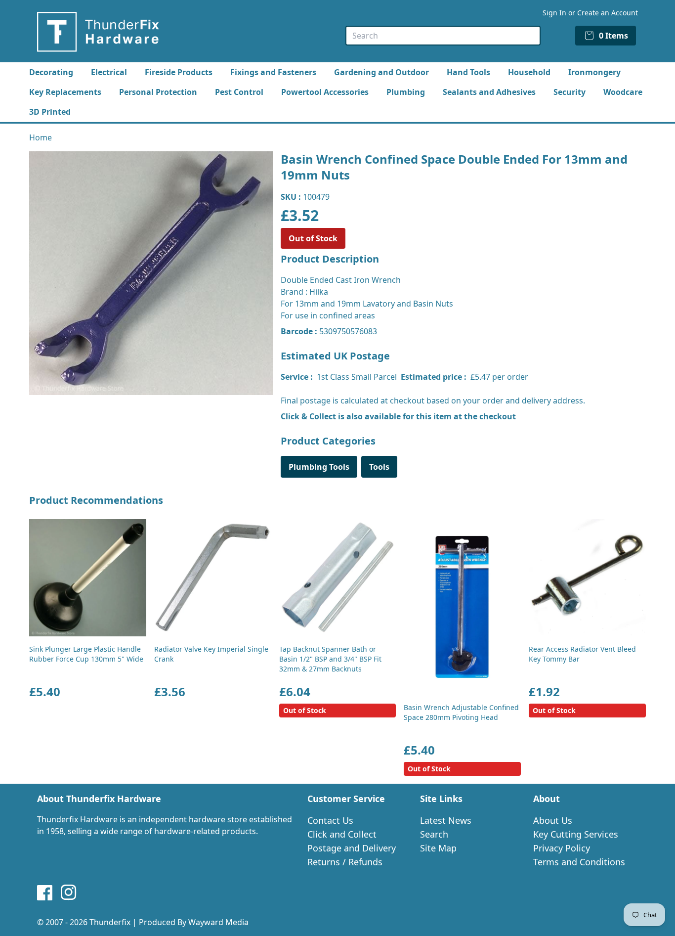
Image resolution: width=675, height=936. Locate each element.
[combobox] (443, 35)
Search (434, 834)
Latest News (445, 820)
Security (569, 92)
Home (40, 137)
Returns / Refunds (344, 862)
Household (529, 72)
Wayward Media (218, 922)
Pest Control (239, 92)
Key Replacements (65, 92)
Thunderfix (109, 922)
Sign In (554, 12)
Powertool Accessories (325, 92)
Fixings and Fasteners (273, 72)
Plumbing (405, 92)
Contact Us (330, 820)
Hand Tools (468, 72)
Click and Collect (342, 834)
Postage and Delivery (351, 848)
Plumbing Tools (319, 466)
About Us (552, 820)
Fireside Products (178, 72)
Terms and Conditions (579, 862)
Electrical (109, 72)
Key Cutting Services (575, 834)
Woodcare (622, 92)
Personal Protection (158, 92)
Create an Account (607, 12)
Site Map (438, 848)
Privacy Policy (561, 848)
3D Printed (50, 111)
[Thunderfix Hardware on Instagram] (69, 892)
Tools (379, 466)
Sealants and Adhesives (489, 92)
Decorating (51, 72)
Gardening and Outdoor (381, 72)
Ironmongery (594, 72)
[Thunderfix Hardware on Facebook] (45, 892)
